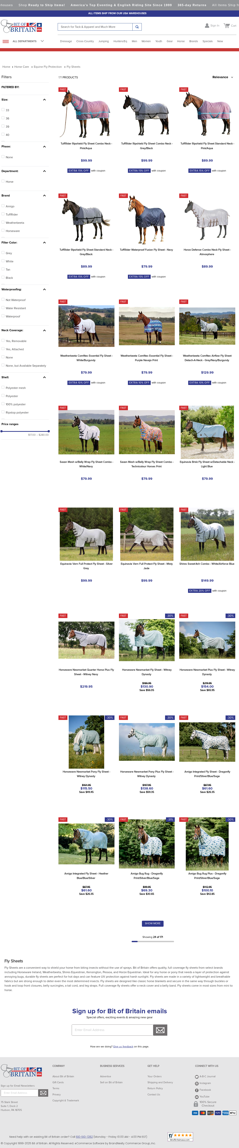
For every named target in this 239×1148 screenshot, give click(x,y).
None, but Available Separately (26, 365)
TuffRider (12, 214)
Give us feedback (123, 1046)
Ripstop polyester (17, 412)
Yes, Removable (16, 341)
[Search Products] (137, 26)
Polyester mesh (16, 387)
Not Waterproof (16, 300)
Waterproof (13, 316)
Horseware (13, 231)
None (9, 157)
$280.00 (42, 435)
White (9, 261)
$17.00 (32, 435)
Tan (8, 269)
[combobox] (100, 27)
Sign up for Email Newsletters (18, 1086)
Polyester (12, 396)
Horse (9, 181)
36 (7, 118)
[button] (25, 87)
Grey (9, 253)
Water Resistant (16, 308)
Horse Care (21, 66)
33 (7, 110)
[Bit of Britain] (29, 27)
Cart (233, 25)
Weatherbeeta (15, 222)
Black (9, 277)
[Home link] (6, 66)
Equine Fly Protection (48, 66)
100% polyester (16, 404)
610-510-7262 (84, 1137)
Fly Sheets (73, 66)
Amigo (10, 206)
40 (7, 134)
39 (7, 126)
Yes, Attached (15, 349)
